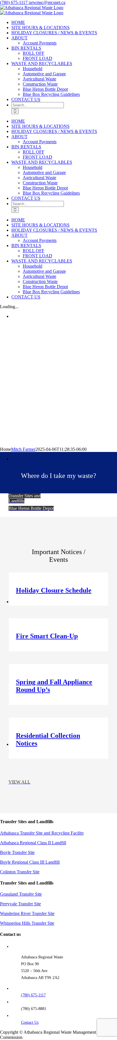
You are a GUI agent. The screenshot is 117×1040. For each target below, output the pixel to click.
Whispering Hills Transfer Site (27, 923)
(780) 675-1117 (14, 2)
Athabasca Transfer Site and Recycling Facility (42, 833)
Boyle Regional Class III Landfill (30, 862)
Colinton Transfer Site (19, 871)
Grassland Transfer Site (21, 894)
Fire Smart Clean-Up (47, 636)
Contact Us (30, 1022)
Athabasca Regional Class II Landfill (33, 842)
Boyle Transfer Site (17, 852)
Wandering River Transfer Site (27, 913)
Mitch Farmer (23, 449)
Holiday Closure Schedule (53, 590)
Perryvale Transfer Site (20, 903)
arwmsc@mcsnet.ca (47, 2)
